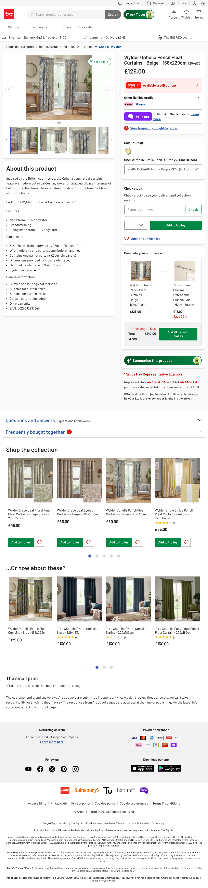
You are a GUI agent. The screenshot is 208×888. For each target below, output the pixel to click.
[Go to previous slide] (8, 89)
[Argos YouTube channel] (28, 769)
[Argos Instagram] (75, 769)
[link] (163, 127)
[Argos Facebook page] (40, 769)
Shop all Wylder (110, 46)
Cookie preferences (134, 803)
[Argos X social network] (52, 769)
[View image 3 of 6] (82, 140)
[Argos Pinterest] (64, 769)
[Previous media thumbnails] (6, 140)
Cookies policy (105, 803)
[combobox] (66, 14)
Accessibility (37, 803)
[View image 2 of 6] (53, 140)
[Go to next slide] (109, 89)
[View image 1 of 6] (24, 140)
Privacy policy (80, 803)
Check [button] (193, 209)
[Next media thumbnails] (111, 140)
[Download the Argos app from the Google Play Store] (169, 771)
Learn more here (52, 742)
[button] (99, 61)
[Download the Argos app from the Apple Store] (142, 771)
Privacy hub (59, 803)
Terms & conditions (166, 803)
